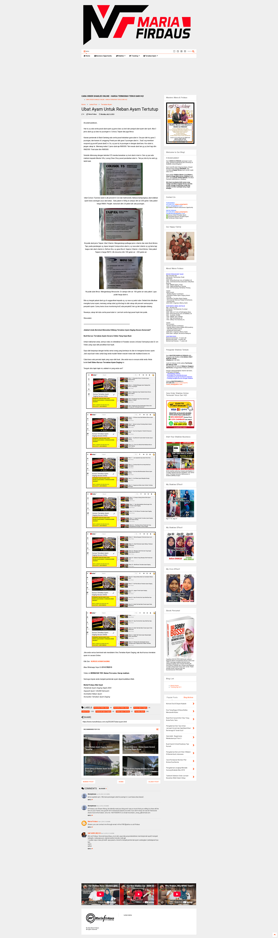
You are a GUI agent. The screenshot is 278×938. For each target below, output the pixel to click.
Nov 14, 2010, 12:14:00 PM (107, 833)
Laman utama (128, 915)
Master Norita (174, 685)
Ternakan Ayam (150, 56)
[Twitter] (178, 51)
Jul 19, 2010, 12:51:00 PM (103, 794)
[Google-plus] (181, 51)
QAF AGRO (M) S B (94, 833)
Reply (89, 799)
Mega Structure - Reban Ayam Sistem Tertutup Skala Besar (139, 748)
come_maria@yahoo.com (174, 384)
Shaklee (121, 56)
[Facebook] (185, 51)
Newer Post (88, 782)
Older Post (154, 782)
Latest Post (93, 104)
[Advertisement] (139, 76)
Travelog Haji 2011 (176, 687)
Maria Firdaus (93, 821)
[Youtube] (174, 51)
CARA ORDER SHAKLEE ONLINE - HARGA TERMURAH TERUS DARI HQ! (106, 99)
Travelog (134, 56)
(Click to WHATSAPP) (181, 212)
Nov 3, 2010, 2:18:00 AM (103, 806)
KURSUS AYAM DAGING (100, 661)
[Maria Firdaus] (139, 46)
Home (87, 56)
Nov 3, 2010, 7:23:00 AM (104, 821)
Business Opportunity (104, 56)
